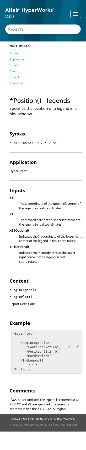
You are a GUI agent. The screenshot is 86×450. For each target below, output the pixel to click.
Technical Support (66, 424)
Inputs (14, 65)
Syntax (14, 53)
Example (15, 77)
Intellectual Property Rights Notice (30, 424)
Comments (16, 83)
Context (15, 71)
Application (17, 59)
